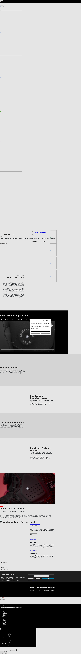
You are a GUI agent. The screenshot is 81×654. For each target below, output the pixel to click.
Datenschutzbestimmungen (46, 320)
